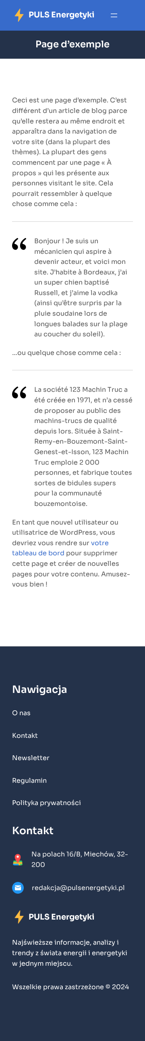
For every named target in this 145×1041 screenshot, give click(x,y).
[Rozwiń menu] (114, 15)
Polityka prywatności (46, 803)
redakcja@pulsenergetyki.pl (78, 888)
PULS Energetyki (62, 15)
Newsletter (31, 758)
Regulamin (29, 780)
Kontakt (25, 735)
